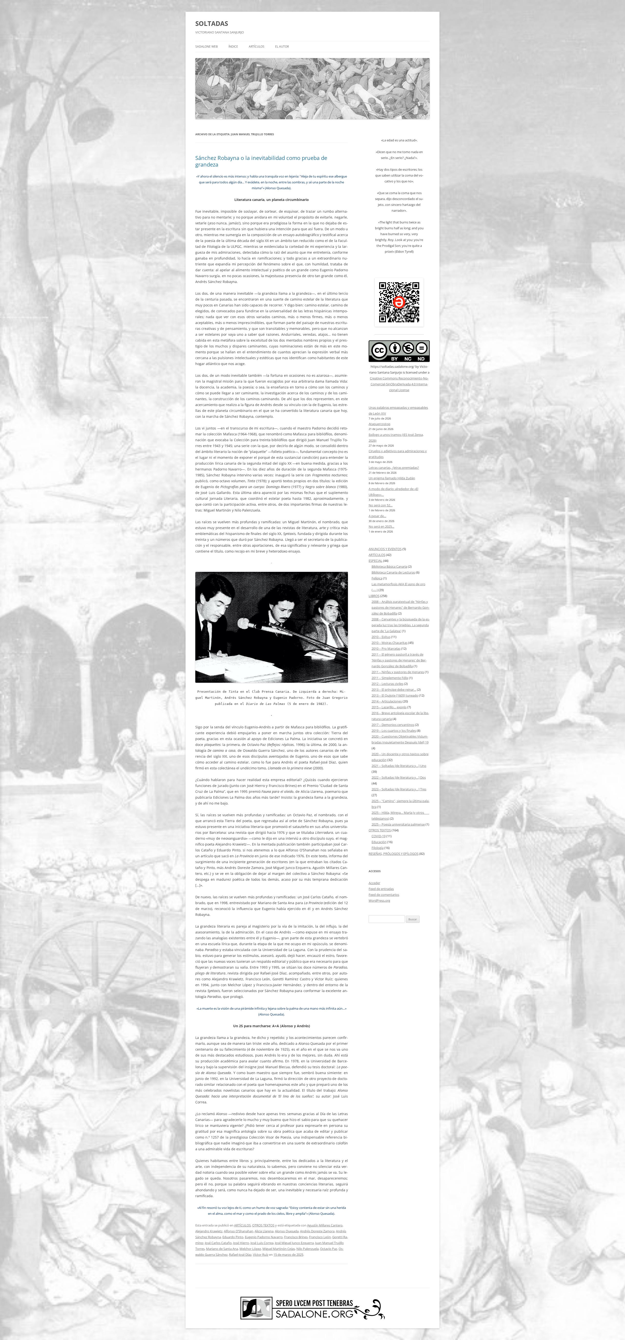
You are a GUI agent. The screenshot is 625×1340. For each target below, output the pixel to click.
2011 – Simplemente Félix (390, 678)
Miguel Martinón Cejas (278, 1248)
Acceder (374, 883)
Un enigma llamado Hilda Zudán (392, 478)
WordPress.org (379, 900)
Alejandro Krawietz (208, 1231)
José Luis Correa (261, 1243)
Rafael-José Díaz (240, 1254)
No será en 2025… (381, 526)
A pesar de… (377, 516)
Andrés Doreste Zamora (317, 1231)
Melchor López (250, 1248)
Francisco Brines (296, 1237)
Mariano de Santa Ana (222, 1248)
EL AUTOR (282, 46)
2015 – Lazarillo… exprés (389, 707)
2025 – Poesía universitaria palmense (398, 824)
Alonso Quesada (287, 1231)
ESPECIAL (375, 560)
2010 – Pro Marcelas (386, 648)
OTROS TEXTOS (263, 1225)
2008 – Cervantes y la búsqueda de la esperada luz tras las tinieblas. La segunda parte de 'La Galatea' (401, 625)
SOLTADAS (211, 23)
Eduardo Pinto (232, 1237)
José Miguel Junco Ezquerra (294, 1243)
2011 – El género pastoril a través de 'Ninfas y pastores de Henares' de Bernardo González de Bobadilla (399, 660)
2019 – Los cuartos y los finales (394, 730)
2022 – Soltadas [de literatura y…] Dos (399, 777)
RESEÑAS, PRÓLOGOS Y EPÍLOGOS (393, 853)
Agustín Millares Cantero (325, 1225)
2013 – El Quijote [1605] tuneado (395, 695)
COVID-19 (378, 836)
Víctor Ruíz (260, 1254)
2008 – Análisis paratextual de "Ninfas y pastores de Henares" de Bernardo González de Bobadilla (400, 607)
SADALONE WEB (206, 46)
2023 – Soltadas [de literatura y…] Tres (399, 789)
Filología (378, 848)
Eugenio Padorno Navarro (264, 1237)
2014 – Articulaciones (387, 701)
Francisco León (320, 1237)
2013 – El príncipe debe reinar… (394, 689)
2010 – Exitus (381, 637)
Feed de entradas (381, 889)
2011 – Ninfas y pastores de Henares (398, 672)
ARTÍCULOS (256, 46)
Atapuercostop (379, 424)
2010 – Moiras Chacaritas (389, 642)
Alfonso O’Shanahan (238, 1231)
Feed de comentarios (384, 894)
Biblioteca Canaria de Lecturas (393, 572)
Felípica (377, 578)
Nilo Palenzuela (307, 1248)
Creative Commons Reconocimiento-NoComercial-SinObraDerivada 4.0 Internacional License (399, 384)
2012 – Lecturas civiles (387, 683)
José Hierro (241, 1243)
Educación (379, 842)
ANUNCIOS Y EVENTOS (385, 549)
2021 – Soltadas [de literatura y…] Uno (399, 766)
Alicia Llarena (264, 1231)
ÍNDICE (233, 46)
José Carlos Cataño (218, 1243)
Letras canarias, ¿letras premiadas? (394, 467)
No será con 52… (381, 505)
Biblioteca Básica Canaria (389, 566)
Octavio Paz (328, 1248)
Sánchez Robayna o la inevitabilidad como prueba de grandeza (261, 161)
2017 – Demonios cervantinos (393, 724)
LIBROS (374, 596)
